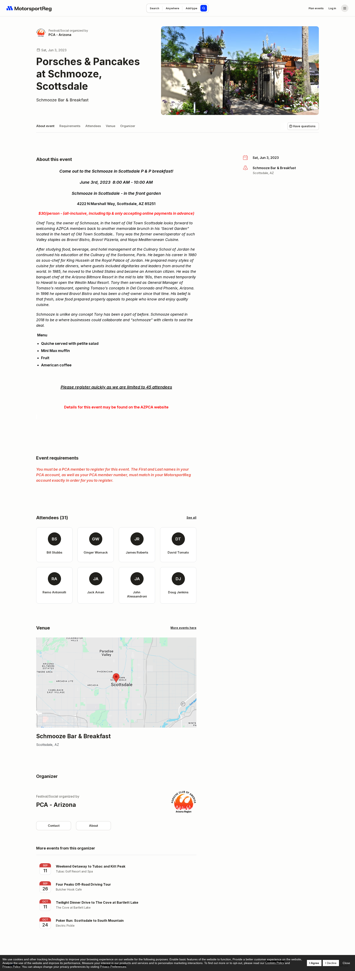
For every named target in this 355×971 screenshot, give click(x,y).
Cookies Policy (274, 962)
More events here (183, 627)
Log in (332, 8)
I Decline (331, 963)
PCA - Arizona (59, 35)
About (93, 826)
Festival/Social (58, 30)
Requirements (69, 126)
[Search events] (204, 8)
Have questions (304, 126)
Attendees (93, 126)
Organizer (127, 126)
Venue (110, 126)
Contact (54, 826)
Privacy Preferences (113, 966)
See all (191, 517)
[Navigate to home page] (29, 8)
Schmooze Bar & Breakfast (62, 99)
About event (45, 126)
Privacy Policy (11, 966)
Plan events (316, 8)
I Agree (314, 963)
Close (346, 963)
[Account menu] (344, 8)
